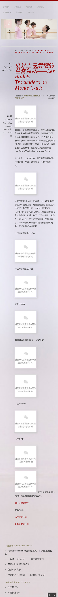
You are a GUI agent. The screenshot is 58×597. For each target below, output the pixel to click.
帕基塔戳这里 (21, 517)
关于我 (11, 587)
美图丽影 (19, 12)
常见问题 (30, 12)
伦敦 (9, 129)
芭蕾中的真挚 (14, 569)
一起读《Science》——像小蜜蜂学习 (26, 559)
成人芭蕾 (5, 132)
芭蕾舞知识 (7, 12)
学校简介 (6, 7)
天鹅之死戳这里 (22, 524)
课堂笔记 (40, 7)
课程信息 (17, 7)
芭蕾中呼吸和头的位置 (19, 564)
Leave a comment (51, 97)
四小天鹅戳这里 (22, 503)
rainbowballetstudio (33, 96)
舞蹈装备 (29, 7)
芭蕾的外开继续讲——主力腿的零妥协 (26, 575)
